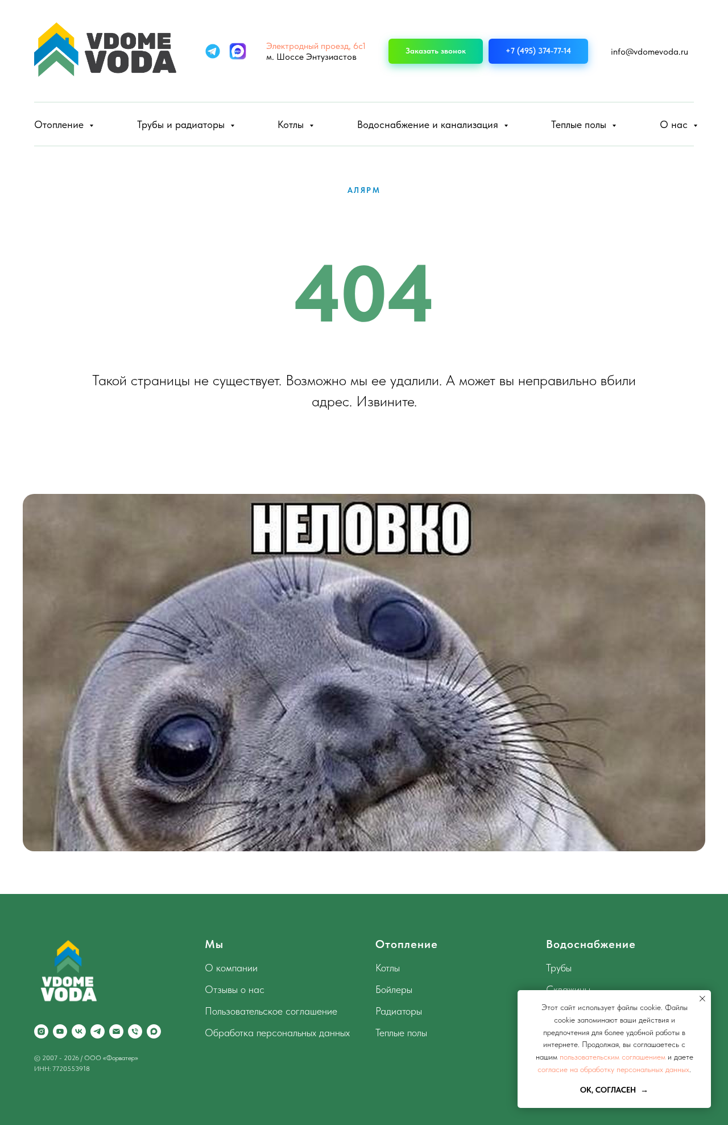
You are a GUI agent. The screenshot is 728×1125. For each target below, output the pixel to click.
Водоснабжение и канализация (429, 124)
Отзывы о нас (234, 989)
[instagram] (41, 1031)
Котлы (292, 124)
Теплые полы (580, 124)
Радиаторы (398, 1011)
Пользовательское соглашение (271, 1011)
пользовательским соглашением (612, 1056)
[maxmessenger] (154, 1031)
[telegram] (97, 1031)
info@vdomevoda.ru (649, 51)
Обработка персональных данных (277, 1033)
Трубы (559, 968)
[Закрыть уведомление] (702, 998)
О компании (231, 968)
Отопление (60, 124)
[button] (435, 51)
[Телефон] (135, 1031)
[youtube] (60, 1031)
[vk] (79, 1031)
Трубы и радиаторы (182, 124)
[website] (212, 51)
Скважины (568, 989)
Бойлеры (393, 989)
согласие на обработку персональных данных (613, 1069)
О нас (675, 124)
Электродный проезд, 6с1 (316, 45)
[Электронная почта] (116, 1031)
